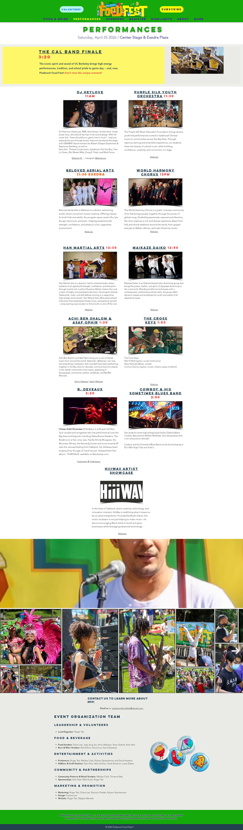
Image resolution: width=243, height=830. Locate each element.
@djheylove (100, 158)
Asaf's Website (96, 381)
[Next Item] (236, 651)
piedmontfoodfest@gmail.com (128, 708)
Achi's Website (81, 381)
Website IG (77, 158)
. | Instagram (88, 158)
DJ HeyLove (90, 92)
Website (89, 231)
